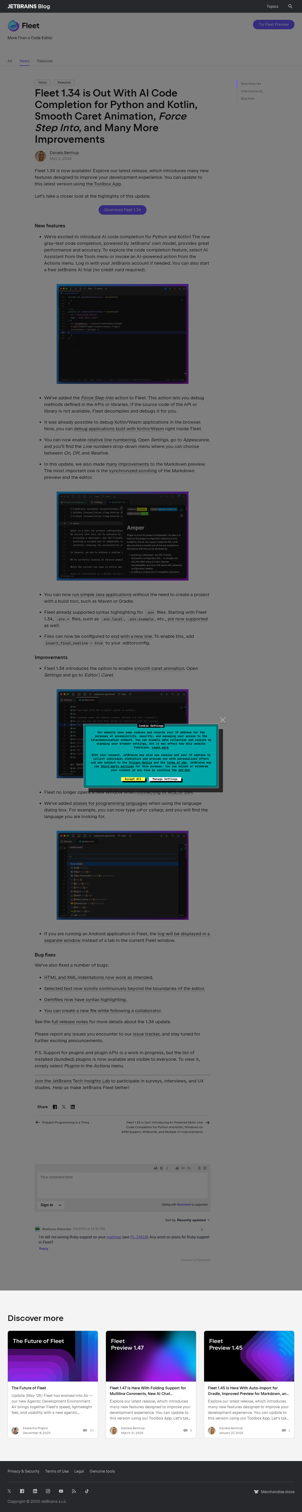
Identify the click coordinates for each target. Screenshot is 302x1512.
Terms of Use (177, 762)
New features (251, 83)
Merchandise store (276, 1494)
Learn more (160, 747)
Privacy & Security (23, 1471)
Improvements (252, 91)
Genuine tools (102, 1471)
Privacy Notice (140, 762)
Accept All (133, 779)
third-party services (117, 766)
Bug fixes (248, 98)
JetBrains (49, 1501)
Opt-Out (184, 770)
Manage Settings (165, 779)
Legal (79, 1471)
